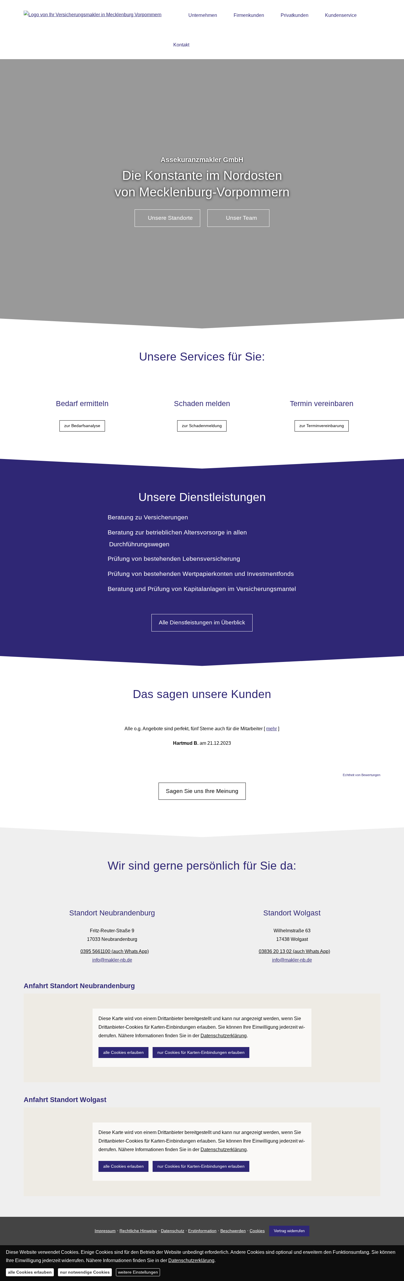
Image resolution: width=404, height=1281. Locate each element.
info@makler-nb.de (112, 959)
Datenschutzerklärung (191, 1260)
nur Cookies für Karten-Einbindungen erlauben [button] (201, 1052)
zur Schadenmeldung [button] (202, 425)
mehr (271, 728)
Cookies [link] (257, 1230)
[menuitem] (174, 15)
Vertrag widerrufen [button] (289, 1231)
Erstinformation (202, 1230)
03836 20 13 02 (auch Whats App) (294, 951)
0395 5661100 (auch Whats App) (114, 951)
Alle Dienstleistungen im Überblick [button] (202, 622)
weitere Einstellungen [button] (138, 1272)
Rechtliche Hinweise (138, 1230)
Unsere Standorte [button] (170, 218)
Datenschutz (172, 1230)
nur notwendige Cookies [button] (85, 1272)
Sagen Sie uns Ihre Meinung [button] (202, 791)
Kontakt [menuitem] (181, 44)
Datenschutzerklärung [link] (224, 1035)
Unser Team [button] (241, 218)
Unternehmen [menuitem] (202, 15)
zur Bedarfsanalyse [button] (82, 425)
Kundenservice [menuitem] (341, 15)
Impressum (105, 1230)
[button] (202, 312)
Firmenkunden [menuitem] (249, 15)
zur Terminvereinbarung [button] (321, 425)
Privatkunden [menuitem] (294, 15)
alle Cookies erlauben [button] (123, 1052)
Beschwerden (233, 1230)
